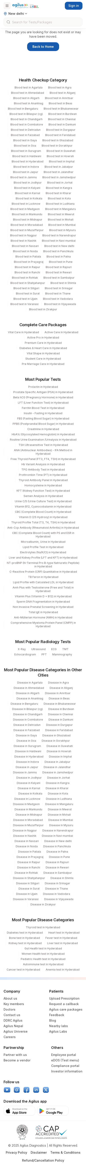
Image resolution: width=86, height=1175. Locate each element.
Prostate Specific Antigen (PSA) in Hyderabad (43, 392)
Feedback (56, 1015)
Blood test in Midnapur (27, 219)
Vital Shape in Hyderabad (43, 353)
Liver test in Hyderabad (62, 943)
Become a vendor (17, 1060)
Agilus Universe (16, 1031)
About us (10, 998)
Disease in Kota (58, 793)
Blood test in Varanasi (24, 304)
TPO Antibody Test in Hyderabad (43, 469)
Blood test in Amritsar (59, 98)
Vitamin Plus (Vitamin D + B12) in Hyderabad (43, 596)
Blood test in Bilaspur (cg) (26, 114)
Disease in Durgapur (59, 724)
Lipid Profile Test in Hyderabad (43, 547)
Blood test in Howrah (60, 156)
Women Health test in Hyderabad (43, 953)
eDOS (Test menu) (65, 1060)
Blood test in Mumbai (62, 224)
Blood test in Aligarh (26, 98)
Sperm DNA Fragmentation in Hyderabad (43, 601)
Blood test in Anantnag (28, 103)
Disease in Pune (59, 857)
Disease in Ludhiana (59, 798)
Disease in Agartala (30, 682)
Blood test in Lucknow (26, 203)
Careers (10, 1037)
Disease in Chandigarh (28, 714)
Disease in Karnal (29, 788)
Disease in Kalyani (28, 783)
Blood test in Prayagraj (28, 261)
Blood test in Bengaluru (23, 108)
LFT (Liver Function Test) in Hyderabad (43, 402)
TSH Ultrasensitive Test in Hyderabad (43, 445)
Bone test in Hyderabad (24, 938)
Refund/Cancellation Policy (43, 1160)
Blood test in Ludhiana (60, 203)
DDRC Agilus (13, 1020)
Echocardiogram (25, 654)
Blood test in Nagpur (23, 235)
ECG (54, 649)
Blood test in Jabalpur (59, 166)
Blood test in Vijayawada (60, 304)
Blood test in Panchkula (58, 251)
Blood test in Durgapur (60, 129)
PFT (44, 654)
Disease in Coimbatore (28, 719)
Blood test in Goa (25, 145)
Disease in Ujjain (26, 894)
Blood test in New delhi (59, 246)
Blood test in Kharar (58, 193)
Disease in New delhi (58, 841)
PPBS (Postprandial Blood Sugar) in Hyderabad (43, 423)
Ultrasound (38, 649)
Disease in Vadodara (56, 894)
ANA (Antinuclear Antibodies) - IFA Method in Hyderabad (43, 452)
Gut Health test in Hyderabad (43, 948)
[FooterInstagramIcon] (16, 1089)
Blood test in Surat (28, 293)
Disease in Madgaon (26, 804)
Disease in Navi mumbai (57, 835)
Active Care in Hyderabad (61, 332)
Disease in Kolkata (30, 793)
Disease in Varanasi (26, 899)
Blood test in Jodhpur (28, 182)
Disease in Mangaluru (59, 804)
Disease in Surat (29, 888)
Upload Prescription (64, 998)
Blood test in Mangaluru (60, 209)
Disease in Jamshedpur (57, 772)
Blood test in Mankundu (27, 214)
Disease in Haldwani (28, 751)
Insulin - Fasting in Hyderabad (43, 413)
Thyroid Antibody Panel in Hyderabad (43, 480)
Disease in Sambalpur (57, 872)
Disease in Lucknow (27, 798)
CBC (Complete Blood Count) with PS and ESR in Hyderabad (43, 534)
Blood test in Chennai (62, 119)
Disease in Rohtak (26, 872)
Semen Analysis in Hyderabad (43, 496)
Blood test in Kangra (59, 187)
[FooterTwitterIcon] (45, 1089)
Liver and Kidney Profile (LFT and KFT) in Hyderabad (43, 557)
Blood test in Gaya (25, 140)
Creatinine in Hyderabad (43, 429)
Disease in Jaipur (27, 767)
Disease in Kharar (57, 788)
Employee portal (63, 1055)
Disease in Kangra (57, 783)
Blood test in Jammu (23, 177)
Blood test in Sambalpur (59, 277)
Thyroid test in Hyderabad (43, 927)
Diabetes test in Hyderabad (25, 932)
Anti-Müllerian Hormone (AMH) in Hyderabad (43, 617)
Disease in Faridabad (59, 730)
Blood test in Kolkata (29, 198)
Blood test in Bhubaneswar (61, 108)
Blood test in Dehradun (26, 129)
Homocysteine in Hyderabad (43, 485)
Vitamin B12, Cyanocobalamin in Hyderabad (43, 506)
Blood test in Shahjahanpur (27, 283)
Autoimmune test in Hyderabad (43, 964)
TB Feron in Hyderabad (43, 577)
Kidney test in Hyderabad (25, 943)
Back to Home (43, 46)
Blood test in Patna (59, 256)
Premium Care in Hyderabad (43, 342)
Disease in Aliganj (61, 688)
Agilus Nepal (13, 1026)
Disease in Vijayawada (58, 899)
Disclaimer (39, 1152)
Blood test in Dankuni (62, 124)
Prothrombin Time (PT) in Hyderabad (43, 474)
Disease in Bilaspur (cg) (27, 709)
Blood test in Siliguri (26, 288)
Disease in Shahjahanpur (29, 878)
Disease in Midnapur (29, 814)
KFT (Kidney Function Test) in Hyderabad (43, 490)
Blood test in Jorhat (60, 182)
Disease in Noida (27, 846)
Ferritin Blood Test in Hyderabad (43, 408)
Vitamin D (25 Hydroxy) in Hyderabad (43, 517)
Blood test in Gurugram (26, 151)
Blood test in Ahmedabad (27, 92)
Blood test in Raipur (27, 267)
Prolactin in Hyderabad (43, 386)
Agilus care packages (65, 1009)
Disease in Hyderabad (28, 756)
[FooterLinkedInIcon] (36, 1089)
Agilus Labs (58, 1031)
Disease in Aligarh (27, 693)
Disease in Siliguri (27, 883)
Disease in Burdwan (61, 709)
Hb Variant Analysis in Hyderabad (43, 464)
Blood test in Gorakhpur (57, 145)
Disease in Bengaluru (24, 703)
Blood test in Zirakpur (43, 309)
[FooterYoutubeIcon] (7, 1089)
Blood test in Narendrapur (59, 235)
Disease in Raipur (28, 862)
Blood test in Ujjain (25, 298)
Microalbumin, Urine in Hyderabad (43, 541)
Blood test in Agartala (29, 87)
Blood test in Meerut (61, 214)
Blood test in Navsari (25, 246)
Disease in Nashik (24, 835)
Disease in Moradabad (28, 820)
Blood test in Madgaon (25, 209)
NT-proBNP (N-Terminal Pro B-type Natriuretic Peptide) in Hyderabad (43, 564)
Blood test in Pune (61, 261)
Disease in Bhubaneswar (60, 703)
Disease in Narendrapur (57, 830)
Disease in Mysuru (61, 825)
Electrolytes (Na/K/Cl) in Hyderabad (43, 552)
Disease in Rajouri (57, 862)
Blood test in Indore (26, 166)
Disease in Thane (56, 888)
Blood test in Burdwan (62, 114)
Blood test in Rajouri (59, 267)
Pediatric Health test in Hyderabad (43, 959)
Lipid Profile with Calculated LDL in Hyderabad (43, 582)
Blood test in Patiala (28, 256)
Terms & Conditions (65, 1152)
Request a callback (64, 1004)
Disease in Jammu (25, 772)
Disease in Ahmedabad (29, 688)
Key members (14, 1004)
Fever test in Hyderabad (61, 938)
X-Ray (22, 649)
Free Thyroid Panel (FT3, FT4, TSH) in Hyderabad (43, 459)
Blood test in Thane (58, 293)
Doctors (9, 1009)
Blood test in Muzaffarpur (27, 230)
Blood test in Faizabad (25, 135)
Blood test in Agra (59, 87)
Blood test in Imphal (62, 161)
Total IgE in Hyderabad (43, 612)
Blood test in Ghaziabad (57, 140)
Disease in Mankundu (28, 809)
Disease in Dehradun (27, 724)
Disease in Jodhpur (29, 777)
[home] (25, 5)
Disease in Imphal (60, 756)
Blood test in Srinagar (59, 288)
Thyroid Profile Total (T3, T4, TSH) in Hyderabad (43, 522)
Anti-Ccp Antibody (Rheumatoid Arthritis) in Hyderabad (43, 527)
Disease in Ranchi (28, 867)
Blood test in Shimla (63, 283)
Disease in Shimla (61, 878)
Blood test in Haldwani (26, 156)
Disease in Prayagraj (30, 857)
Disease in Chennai (60, 714)
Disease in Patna (57, 851)
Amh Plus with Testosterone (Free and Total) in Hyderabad (43, 589)
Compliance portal (65, 1066)
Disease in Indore (27, 761)
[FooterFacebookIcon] (26, 1089)
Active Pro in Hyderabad (43, 337)
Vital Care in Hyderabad (23, 332)
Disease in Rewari (57, 867)
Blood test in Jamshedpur (59, 177)
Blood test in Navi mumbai (59, 240)
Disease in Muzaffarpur (28, 825)
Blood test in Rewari (59, 272)
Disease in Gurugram (27, 746)
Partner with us (15, 1055)
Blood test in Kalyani (27, 187)
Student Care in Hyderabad (43, 358)
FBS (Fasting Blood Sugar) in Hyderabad (43, 418)
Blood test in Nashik (23, 240)
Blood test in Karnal (27, 193)
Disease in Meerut (60, 809)
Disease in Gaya (26, 735)
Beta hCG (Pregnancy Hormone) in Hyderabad (43, 397)
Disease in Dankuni (61, 719)
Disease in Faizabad (26, 730)
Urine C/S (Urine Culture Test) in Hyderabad (43, 501)
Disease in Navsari (27, 841)
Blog (52, 1020)
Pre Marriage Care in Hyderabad (43, 364)
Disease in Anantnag (30, 698)
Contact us (12, 1015)
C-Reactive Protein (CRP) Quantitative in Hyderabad (43, 571)
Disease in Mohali (59, 814)
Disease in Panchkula (57, 846)
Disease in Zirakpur (43, 904)
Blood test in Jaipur (25, 172)
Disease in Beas (59, 698)
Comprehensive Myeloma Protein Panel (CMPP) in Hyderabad (43, 624)
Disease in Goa (26, 740)
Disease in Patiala (29, 851)
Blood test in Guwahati (61, 151)
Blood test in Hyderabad (27, 161)
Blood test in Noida (25, 251)
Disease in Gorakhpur (56, 740)
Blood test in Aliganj (62, 92)
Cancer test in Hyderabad (23, 969)
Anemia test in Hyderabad (63, 969)
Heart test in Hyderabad (64, 932)
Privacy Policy (16, 1152)
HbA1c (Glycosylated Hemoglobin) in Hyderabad (43, 434)
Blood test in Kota (59, 198)
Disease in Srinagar (57, 883)
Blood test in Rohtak (25, 277)
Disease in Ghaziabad (56, 735)
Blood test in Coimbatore (26, 124)
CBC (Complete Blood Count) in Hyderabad (43, 511)
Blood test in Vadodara (58, 298)
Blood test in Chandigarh (27, 119)
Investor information (66, 1071)
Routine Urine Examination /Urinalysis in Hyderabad (43, 439)
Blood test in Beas (60, 103)
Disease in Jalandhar (57, 767)
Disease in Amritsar (58, 693)
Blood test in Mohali (60, 219)
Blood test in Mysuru (62, 230)
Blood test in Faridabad (60, 135)
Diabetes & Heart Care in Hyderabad (43, 348)
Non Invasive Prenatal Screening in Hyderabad (43, 607)
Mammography (62, 654)
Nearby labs (58, 1026)
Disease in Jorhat (58, 777)
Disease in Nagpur (25, 830)
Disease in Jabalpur (57, 761)
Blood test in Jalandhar (58, 172)
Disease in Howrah (59, 751)
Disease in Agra (58, 682)
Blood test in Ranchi (27, 272)
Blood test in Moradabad (27, 224)
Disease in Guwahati (60, 746)
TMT (65, 649)
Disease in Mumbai (60, 820)
